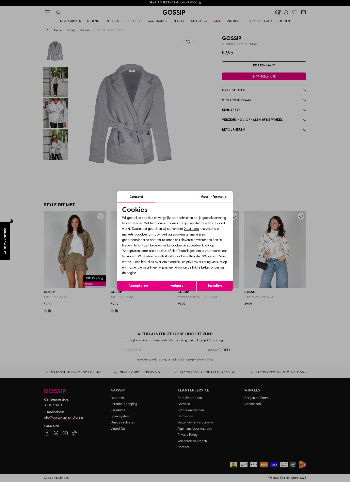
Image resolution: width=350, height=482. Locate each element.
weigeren (178, 286)
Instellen (215, 286)
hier (144, 262)
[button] (5, 241)
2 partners (191, 229)
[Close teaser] (11, 221)
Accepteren (138, 286)
